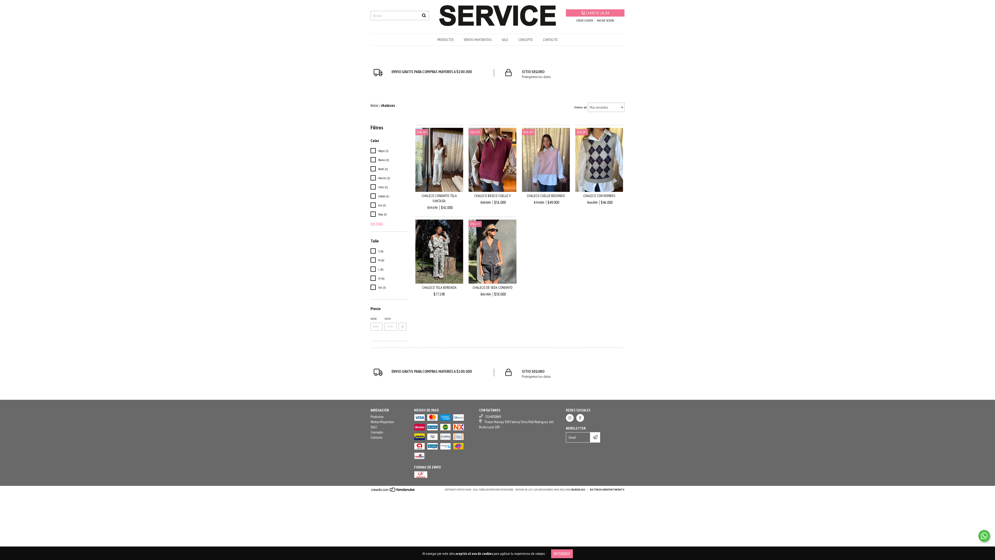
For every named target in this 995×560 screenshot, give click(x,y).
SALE (505, 39)
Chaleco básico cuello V (492, 195)
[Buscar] (424, 15)
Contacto (550, 39)
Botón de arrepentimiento (607, 489)
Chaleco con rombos (599, 195)
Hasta (388, 318)
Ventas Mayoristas (478, 39)
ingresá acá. (578, 489)
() (597, 13)
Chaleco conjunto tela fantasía (439, 198)
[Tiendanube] (393, 491)
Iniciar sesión (605, 20)
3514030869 (493, 416)
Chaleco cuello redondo (546, 195)
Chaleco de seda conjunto (493, 287)
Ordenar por (580, 107)
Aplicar (402, 327)
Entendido (562, 553)
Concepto (525, 39)
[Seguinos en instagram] (570, 418)
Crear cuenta (584, 20)
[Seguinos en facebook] (580, 418)
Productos (445, 39)
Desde (374, 318)
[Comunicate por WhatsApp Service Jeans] (984, 536)
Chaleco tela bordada (439, 287)
